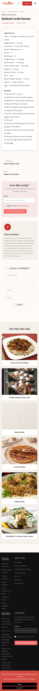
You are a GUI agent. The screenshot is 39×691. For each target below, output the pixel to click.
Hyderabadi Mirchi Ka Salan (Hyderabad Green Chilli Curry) (7, 640)
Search (27, 3)
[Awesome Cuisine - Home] (8, 3)
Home (4, 12)
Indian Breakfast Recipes (23, 569)
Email (6, 196)
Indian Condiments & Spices (6, 590)
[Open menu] (35, 3)
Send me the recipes (15, 211)
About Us (17, 576)
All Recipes (18, 562)
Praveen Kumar (9, 23)
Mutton (22, 12)
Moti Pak (4, 627)
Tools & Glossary (20, 573)
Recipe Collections (21, 566)
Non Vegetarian (13, 12)
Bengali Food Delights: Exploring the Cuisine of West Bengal (7, 654)
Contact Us (18, 580)
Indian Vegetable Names (5, 605)
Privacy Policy (23, 206)
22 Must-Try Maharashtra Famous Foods (6, 621)
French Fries (5, 631)
